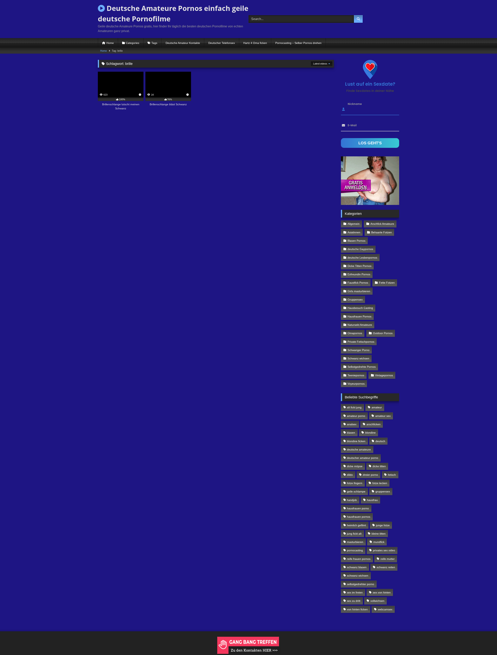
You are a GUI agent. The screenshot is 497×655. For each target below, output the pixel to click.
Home (110, 42)
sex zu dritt (353, 600)
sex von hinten (382, 592)
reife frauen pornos (358, 558)
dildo (350, 474)
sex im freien (355, 592)
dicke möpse (354, 466)
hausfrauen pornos (358, 516)
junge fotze (383, 525)
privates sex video (384, 550)
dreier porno (370, 474)
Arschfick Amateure (382, 223)
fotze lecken (379, 483)
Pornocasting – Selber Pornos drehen (298, 42)
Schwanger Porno (358, 350)
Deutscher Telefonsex (221, 42)
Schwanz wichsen (358, 358)
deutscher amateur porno (362, 457)
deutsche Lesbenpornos (362, 257)
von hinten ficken (357, 609)
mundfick (378, 542)
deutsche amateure (359, 449)
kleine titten (379, 533)
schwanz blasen (357, 567)
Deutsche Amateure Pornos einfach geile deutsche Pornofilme (173, 13)
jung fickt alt (354, 533)
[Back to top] (485, 643)
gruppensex (382, 491)
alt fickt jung (354, 407)
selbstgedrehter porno (360, 584)
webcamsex (385, 609)
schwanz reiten (386, 567)
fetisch (392, 474)
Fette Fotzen (387, 282)
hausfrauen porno (358, 508)
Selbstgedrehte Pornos (362, 366)
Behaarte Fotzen (381, 232)
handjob (352, 500)
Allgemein (354, 223)
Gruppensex (355, 299)
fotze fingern (354, 483)
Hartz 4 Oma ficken (255, 42)
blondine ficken (356, 441)
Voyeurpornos (356, 383)
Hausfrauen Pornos (359, 316)
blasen (351, 432)
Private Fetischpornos (361, 341)
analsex (351, 424)
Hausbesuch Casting (360, 307)
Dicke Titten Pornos (359, 265)
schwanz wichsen (357, 575)
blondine (370, 432)
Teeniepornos (356, 375)
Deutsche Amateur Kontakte (183, 42)
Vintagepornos (384, 375)
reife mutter (388, 558)
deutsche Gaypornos (360, 249)
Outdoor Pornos (383, 333)
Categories (132, 42)
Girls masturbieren (359, 291)
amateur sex (383, 415)
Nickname (355, 104)
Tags (154, 42)
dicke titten (379, 466)
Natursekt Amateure (360, 324)
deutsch (380, 441)
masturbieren (355, 542)
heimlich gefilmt (356, 525)
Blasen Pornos (356, 240)
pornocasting (355, 550)
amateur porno (356, 415)
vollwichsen (377, 600)
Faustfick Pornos (358, 282)
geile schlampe (356, 491)
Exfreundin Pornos (359, 274)
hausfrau (372, 500)
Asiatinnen (354, 232)
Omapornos (355, 333)
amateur (377, 407)
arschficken (374, 424)
